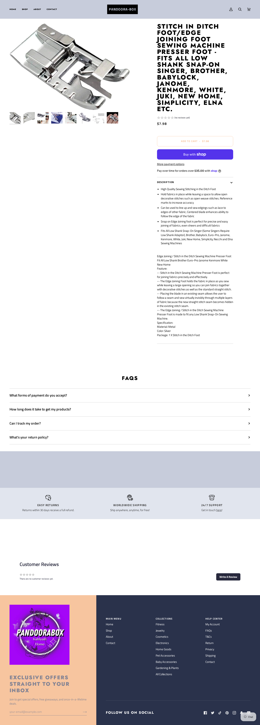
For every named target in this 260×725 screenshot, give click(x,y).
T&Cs (208, 637)
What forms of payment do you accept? (38, 395)
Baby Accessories (166, 662)
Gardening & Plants (167, 668)
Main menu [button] (113, 619)
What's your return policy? (29, 437)
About (109, 637)
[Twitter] (212, 713)
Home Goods (163, 649)
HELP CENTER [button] (214, 619)
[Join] (82, 712)
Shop (109, 631)
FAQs (208, 631)
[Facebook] (205, 713)
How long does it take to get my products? (40, 409)
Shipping (210, 656)
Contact (110, 643)
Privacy (209, 649)
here (219, 510)
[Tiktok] (220, 713)
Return (209, 643)
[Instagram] (234, 713)
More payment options (170, 164)
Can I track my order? (25, 423)
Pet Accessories (165, 656)
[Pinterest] (227, 713)
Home (109, 624)
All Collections (164, 674)
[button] (25, 9)
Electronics (162, 643)
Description (165, 182)
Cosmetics (162, 637)
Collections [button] (164, 619)
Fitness (160, 624)
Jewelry (160, 631)
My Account (212, 624)
